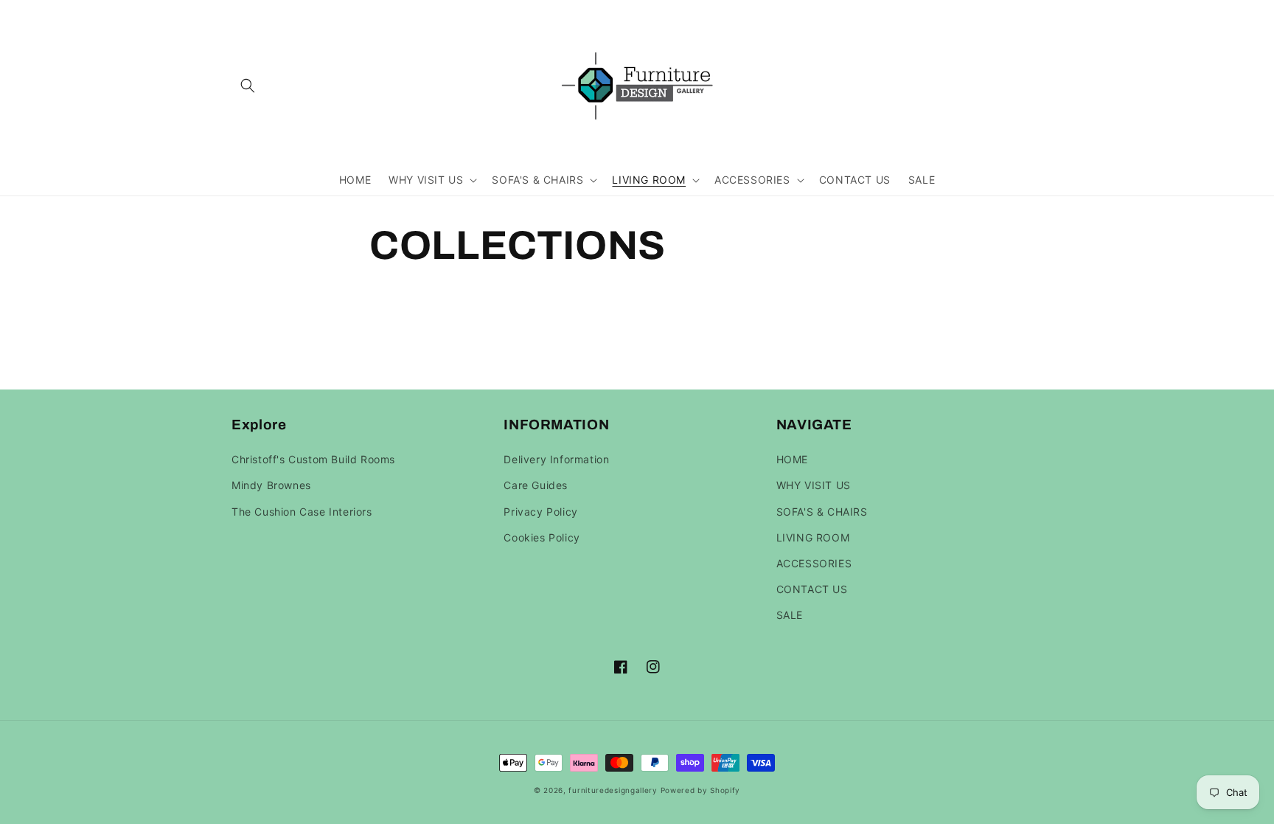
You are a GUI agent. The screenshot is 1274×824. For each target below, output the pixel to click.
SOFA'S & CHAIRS (822, 511)
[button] (248, 85)
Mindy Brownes (271, 485)
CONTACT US (812, 589)
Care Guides (536, 485)
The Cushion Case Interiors (302, 511)
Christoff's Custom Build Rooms (313, 459)
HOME (792, 459)
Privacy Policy (540, 511)
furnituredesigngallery (612, 790)
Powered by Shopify (701, 790)
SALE (789, 615)
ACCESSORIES (814, 563)
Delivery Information (556, 459)
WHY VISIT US (813, 485)
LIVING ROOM (813, 537)
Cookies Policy (541, 537)
